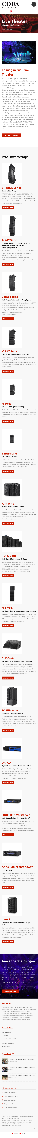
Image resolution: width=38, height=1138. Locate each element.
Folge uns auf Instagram (11, 1077)
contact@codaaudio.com (7, 1104)
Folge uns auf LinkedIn (10, 1088)
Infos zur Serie (8, 207)
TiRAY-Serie (9, 453)
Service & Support (6, 1026)
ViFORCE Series (11, 187)
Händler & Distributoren (8, 1024)
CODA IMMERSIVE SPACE (17, 867)
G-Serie (6, 919)
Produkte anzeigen (11, 135)
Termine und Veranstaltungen (9, 1018)
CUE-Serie (8, 658)
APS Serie (8, 503)
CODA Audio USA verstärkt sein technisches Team (21, 1040)
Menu (33, 4)
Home (3, 29)
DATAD (6, 762)
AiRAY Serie (9, 240)
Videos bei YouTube (10, 1080)
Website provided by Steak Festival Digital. (11, 1105)
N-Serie (6, 403)
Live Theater (9, 29)
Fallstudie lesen (10, 971)
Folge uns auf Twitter (10, 1084)
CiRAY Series (10, 296)
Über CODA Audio (6, 1013)
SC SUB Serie (10, 710)
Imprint (22, 1104)
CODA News (5, 1015)
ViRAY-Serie (9, 351)
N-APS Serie (9, 608)
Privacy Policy (16, 1104)
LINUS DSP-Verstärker (16, 814)
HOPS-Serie (9, 555)
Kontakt (4, 1021)
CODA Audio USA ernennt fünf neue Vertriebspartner (22, 1048)
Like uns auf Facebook (10, 1073)
